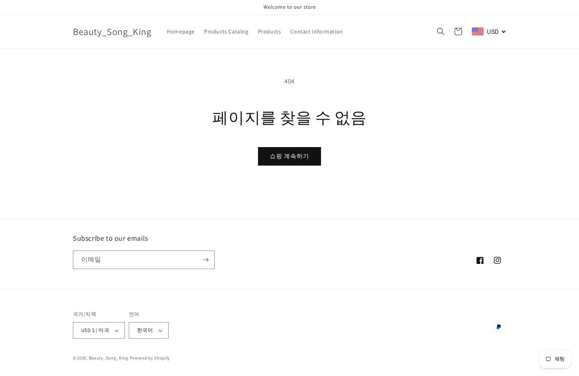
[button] (440, 31)
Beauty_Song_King (108, 358)
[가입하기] (205, 260)
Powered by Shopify (150, 358)
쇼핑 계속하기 (289, 156)
